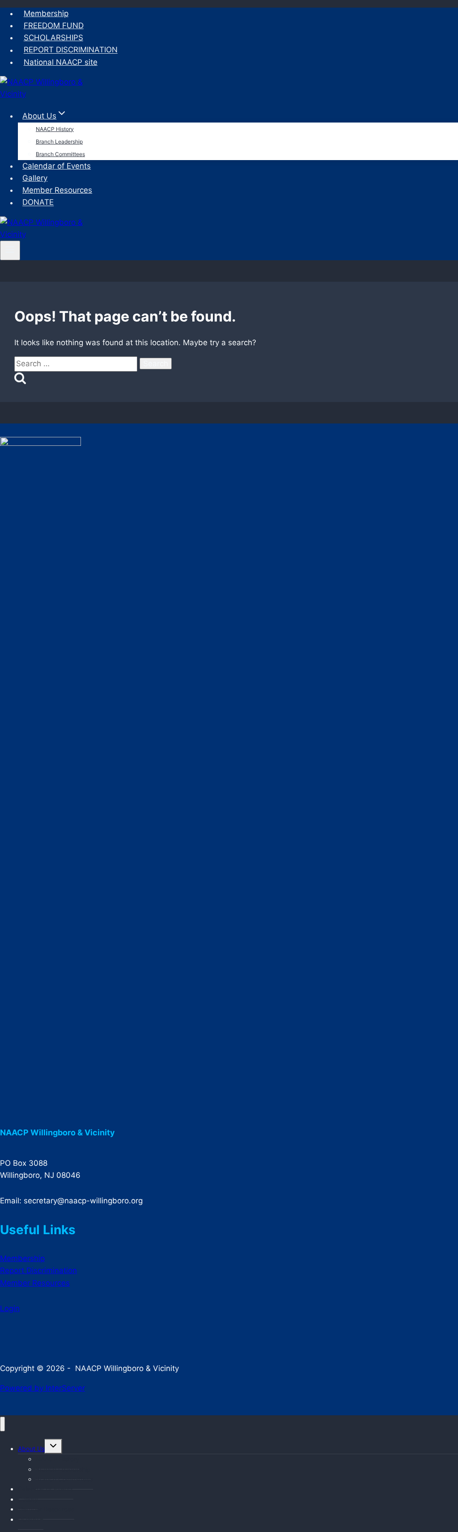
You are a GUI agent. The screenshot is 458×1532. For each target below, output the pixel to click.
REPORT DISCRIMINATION (71, 50)
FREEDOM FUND (54, 25)
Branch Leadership (59, 141)
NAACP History (55, 129)
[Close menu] (2, 1424)
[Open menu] (10, 250)
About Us (31, 1448)
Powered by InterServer (42, 1388)
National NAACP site (61, 62)
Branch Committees (60, 154)
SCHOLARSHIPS (53, 37)
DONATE (38, 202)
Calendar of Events (56, 165)
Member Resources (57, 190)
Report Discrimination (38, 1270)
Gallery (34, 178)
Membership (46, 13)
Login (10, 1308)
